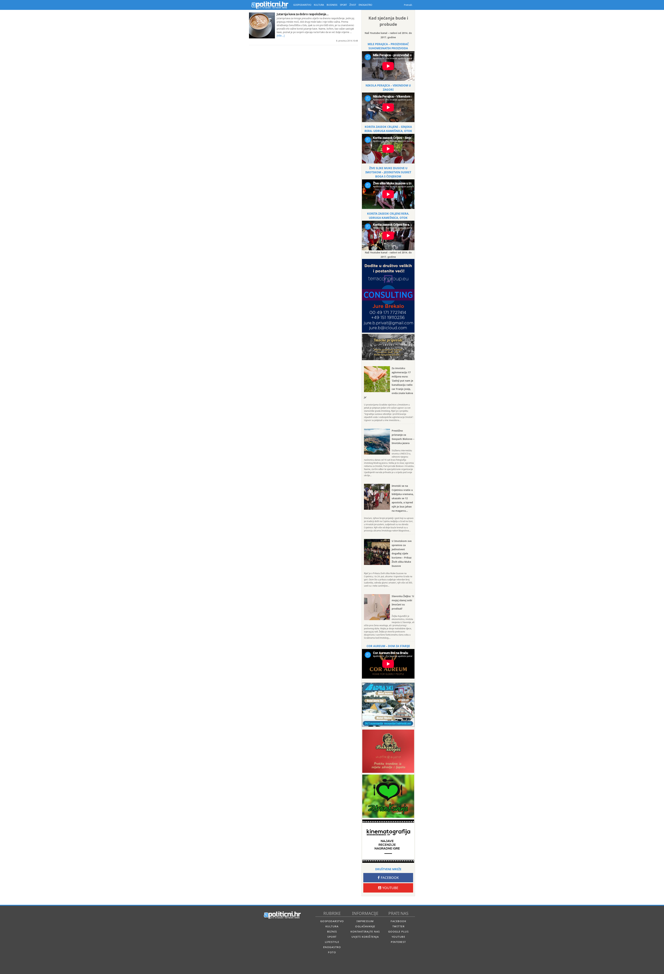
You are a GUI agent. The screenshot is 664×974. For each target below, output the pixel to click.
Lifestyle (332, 942)
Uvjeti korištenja (365, 936)
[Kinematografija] (388, 841)
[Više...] (280, 35)
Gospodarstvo (332, 921)
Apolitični (270, 5)
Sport (332, 936)
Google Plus (398, 931)
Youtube (390, 887)
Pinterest (398, 942)
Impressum (365, 921)
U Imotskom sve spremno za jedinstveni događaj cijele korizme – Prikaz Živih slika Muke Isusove (402, 553)
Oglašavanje (365, 926)
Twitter (398, 926)
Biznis (332, 931)
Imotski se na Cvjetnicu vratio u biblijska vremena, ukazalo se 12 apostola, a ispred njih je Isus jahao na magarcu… (403, 498)
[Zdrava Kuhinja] (388, 796)
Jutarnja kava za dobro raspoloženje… (303, 14)
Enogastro (332, 947)
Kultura (332, 926)
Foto (332, 952)
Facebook (390, 877)
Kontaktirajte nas (365, 931)
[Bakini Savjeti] (388, 751)
